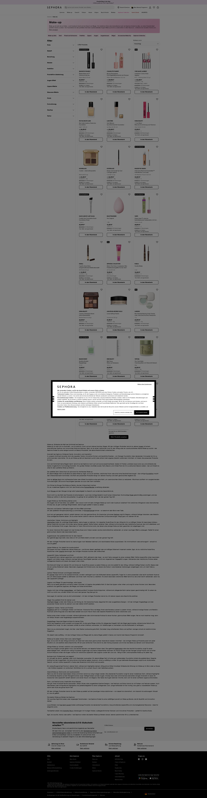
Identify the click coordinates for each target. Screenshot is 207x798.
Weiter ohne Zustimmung (145, 384)
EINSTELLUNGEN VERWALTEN (123, 412)
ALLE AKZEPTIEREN (141, 412)
